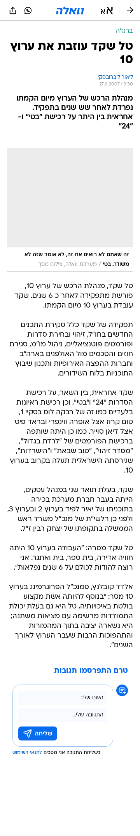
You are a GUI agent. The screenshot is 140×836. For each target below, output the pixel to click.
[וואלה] (70, 10)
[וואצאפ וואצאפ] (28, 10)
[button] (107, 10)
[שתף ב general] (13, 10)
